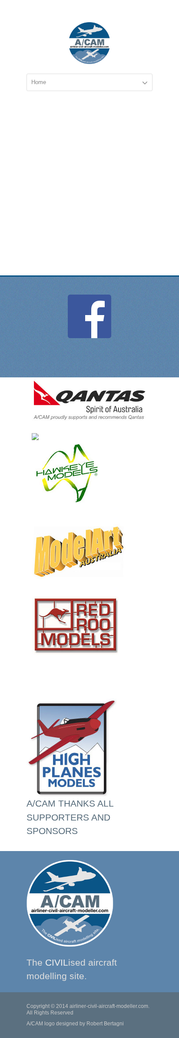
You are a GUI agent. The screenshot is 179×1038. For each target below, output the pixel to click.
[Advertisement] (89, 181)
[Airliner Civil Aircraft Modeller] (89, 43)
